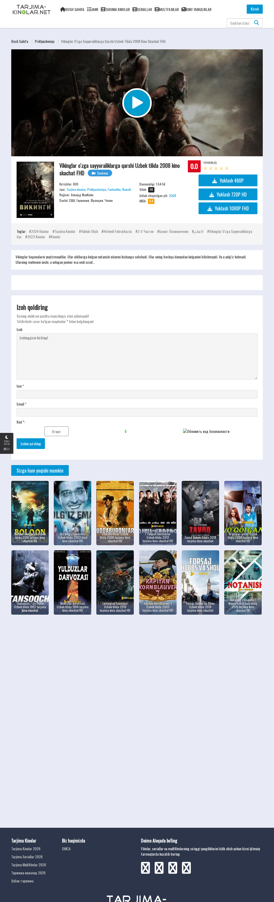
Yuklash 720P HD (232, 194)
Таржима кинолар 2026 (28, 872)
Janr (95, 9)
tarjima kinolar (65, 231)
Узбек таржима (22, 881)
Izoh (19, 329)
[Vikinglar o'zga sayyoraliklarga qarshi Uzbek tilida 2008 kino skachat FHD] (35, 190)
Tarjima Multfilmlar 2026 (28, 864)
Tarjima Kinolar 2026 (25, 848)
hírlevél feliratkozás (118, 231)
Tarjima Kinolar (117, 9)
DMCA (66, 848)
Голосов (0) (209, 163)
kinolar (55, 236)
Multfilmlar (169, 9)
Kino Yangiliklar (198, 9)
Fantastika (114, 189)
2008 (172, 195)
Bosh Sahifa (74, 9)
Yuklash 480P (232, 180)
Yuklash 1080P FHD (232, 208)
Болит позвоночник (173, 231)
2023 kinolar (36, 236)
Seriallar (144, 9)
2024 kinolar (40, 231)
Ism (20, 386)
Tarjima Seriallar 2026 (27, 856)
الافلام (199, 231)
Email (21, 404)
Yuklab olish (89, 231)
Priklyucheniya (44, 41)
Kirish (255, 9)
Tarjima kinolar (76, 189)
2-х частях (146, 231)
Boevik (126, 189)
